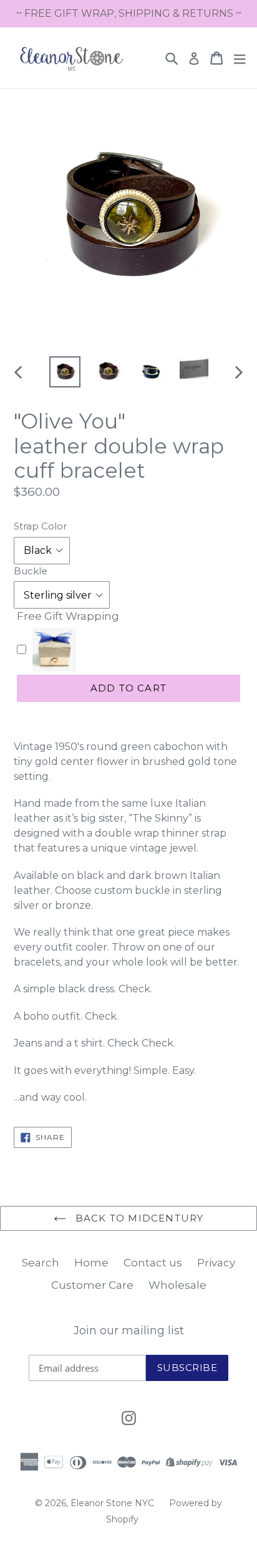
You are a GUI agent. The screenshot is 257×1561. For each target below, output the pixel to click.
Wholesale (177, 1285)
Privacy (216, 1262)
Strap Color (40, 526)
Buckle (30, 571)
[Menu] (240, 58)
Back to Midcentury (138, 1218)
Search (40, 1262)
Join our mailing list (129, 1330)
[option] (65, 372)
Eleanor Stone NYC (112, 1503)
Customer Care (92, 1285)
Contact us (153, 1262)
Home (91, 1262)
